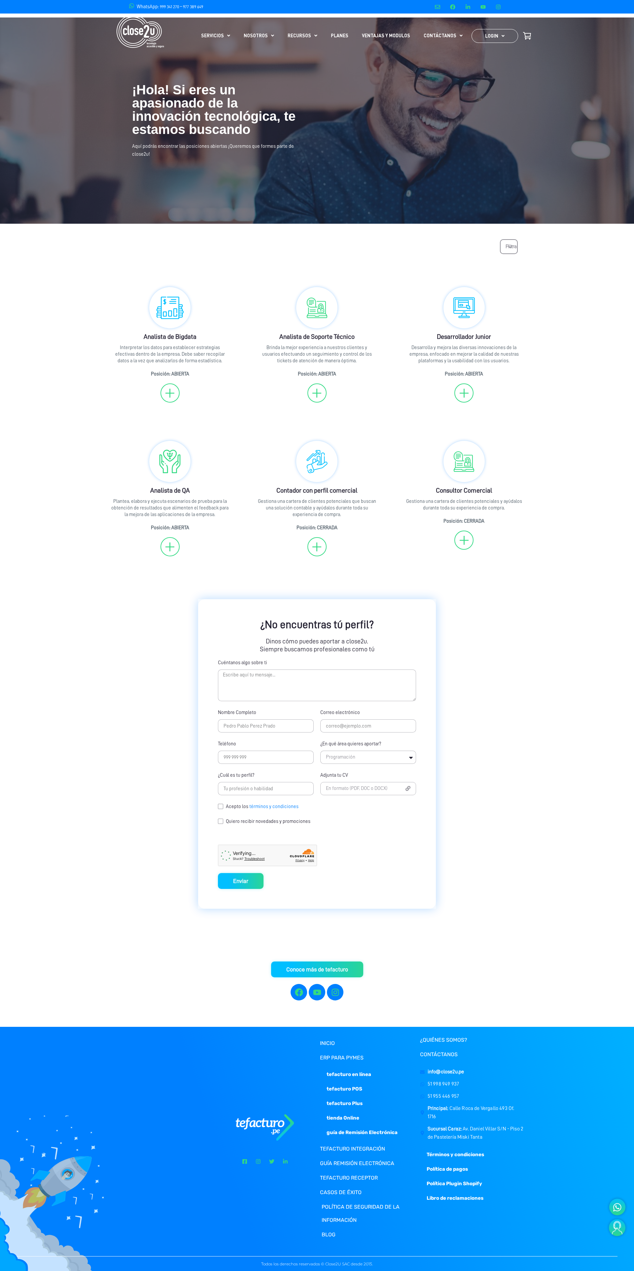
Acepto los (262, 806)
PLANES (339, 35)
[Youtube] (483, 7)
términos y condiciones (274, 806)
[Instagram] (498, 7)
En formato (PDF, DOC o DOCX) (356, 788)
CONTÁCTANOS (440, 35)
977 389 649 (193, 7)
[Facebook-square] (244, 1161)
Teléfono (227, 743)
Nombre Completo (237, 712)
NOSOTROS (256, 35)
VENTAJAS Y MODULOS (386, 35)
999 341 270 (169, 7)
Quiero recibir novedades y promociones (268, 821)
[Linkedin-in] (468, 7)
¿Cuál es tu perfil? (236, 775)
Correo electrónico (340, 712)
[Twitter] (271, 1161)
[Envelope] (437, 7)
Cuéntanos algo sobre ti (242, 662)
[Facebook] (453, 7)
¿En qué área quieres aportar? (350, 743)
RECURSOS (299, 35)
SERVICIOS (212, 35)
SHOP (527, 35)
